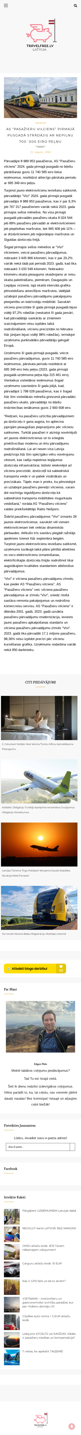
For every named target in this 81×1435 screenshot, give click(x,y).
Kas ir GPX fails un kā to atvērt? (44, 1281)
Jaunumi (40, 123)
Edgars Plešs (40, 1064)
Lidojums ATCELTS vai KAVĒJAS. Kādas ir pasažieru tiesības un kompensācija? (49, 1335)
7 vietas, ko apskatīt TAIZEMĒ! (42, 1351)
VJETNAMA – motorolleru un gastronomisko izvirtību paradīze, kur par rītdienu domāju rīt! (48, 1302)
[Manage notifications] (72, 1426)
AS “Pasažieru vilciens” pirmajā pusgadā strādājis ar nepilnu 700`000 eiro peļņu (40, 135)
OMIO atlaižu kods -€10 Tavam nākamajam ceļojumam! (43, 1247)
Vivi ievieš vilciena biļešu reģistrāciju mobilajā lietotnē (34, 933)
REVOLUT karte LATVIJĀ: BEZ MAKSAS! (49, 1228)
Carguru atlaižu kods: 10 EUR (42, 1263)
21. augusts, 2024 (40, 152)
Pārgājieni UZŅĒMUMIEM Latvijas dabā (49, 1210)
